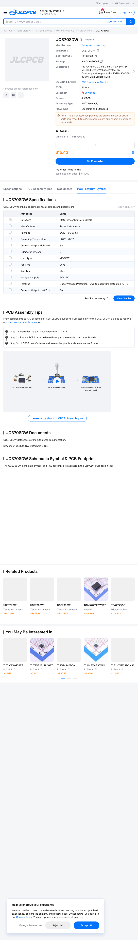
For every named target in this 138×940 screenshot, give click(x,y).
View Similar (124, 298)
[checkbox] (10, 219)
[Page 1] (63, 678)
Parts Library (23, 30)
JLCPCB (7, 30)
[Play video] (57, 381)
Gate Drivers (85, 30)
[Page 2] (69, 678)
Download (89, 92)
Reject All (58, 925)
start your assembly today (22, 322)
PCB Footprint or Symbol (94, 82)
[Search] (130, 21)
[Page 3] (75, 678)
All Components (43, 30)
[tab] (12, 188)
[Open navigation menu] (5, 12)
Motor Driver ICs (65, 30)
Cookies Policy (24, 917)
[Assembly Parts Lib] (22, 12)
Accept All (86, 925)
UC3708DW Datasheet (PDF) (32, 445)
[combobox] (53, 22)
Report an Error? (126, 206)
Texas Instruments (91, 45)
